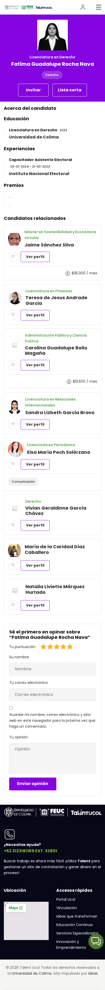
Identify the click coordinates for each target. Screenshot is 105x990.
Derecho (52, 75)
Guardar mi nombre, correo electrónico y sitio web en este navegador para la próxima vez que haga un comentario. (52, 720)
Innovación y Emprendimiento (71, 944)
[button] (96, 941)
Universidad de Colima (31, 973)
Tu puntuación (22, 646)
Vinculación (66, 907)
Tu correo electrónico (28, 682)
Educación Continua (74, 924)
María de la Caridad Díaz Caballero (55, 549)
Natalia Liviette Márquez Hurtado (55, 589)
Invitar (33, 90)
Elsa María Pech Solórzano (58, 452)
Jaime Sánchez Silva (49, 245)
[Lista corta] (13, 257)
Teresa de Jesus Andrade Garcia (56, 300)
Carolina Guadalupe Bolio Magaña (56, 351)
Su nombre (19, 657)
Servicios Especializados (77, 933)
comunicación (23, 481)
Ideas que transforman (76, 916)
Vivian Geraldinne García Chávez (55, 511)
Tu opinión (18, 737)
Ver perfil (35, 256)
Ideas (93, 973)
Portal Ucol (65, 899)
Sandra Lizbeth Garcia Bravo (60, 412)
